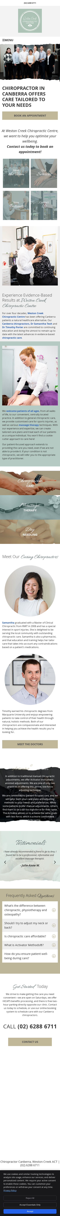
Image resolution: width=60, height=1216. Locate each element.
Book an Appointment (30, 115)
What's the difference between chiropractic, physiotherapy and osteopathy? (25, 910)
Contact (44, 205)
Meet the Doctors (30, 744)
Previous (5, 862)
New (16, 205)
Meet (16, 173)
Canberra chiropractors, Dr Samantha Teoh (27, 323)
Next (54, 862)
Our (44, 173)
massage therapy (29, 425)
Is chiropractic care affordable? (25, 936)
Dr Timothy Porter (12, 327)
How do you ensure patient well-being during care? (26, 956)
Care (29, 482)
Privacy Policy (9, 1190)
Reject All (30, 1198)
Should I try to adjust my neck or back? (26, 925)
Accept (30, 1211)
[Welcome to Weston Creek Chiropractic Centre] (30, 32)
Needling (30, 531)
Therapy (29, 507)
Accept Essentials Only (30, 1205)
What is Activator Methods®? (24, 945)
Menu (9, 40)
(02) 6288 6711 (30, 3)
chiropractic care (12, 337)
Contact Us (30, 1042)
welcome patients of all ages (22, 411)
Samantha (8, 622)
